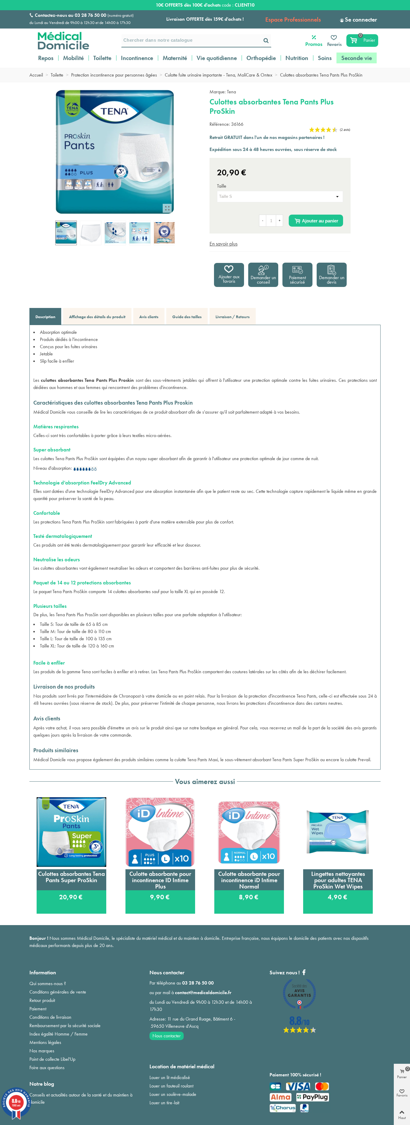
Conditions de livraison (50, 1017)
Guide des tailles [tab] (187, 316)
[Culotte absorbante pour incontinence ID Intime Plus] (160, 832)
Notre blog (41, 1083)
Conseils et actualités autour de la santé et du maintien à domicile (80, 1098)
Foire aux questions (47, 1067)
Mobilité (73, 58)
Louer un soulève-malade (172, 1094)
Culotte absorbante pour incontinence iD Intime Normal (249, 880)
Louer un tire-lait (164, 1102)
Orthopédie (261, 58)
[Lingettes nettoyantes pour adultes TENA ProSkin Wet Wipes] (338, 832)
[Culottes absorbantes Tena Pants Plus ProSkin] (167, 208)
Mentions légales (45, 1042)
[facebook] (300, 1031)
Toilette (102, 58)
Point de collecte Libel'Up (52, 1059)
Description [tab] (45, 316)
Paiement (37, 1009)
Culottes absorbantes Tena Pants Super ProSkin (71, 877)
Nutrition (296, 58)
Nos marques (41, 1051)
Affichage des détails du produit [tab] (97, 316)
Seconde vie (356, 58)
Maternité (175, 58)
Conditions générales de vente (57, 992)
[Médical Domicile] (59, 41)
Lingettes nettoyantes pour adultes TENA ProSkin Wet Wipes (338, 880)
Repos (45, 58)
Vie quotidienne (217, 58)
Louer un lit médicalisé (169, 1077)
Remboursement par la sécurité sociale (65, 1025)
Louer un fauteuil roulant (171, 1086)
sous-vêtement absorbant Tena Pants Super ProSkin (272, 759)
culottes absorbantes (59, 568)
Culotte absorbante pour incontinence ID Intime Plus (160, 880)
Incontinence (137, 58)
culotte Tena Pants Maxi (196, 759)
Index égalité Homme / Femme (58, 1034)
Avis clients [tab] (148, 316)
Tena (231, 92)
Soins (325, 58)
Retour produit (42, 1000)
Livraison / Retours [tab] (233, 316)
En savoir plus (223, 243)
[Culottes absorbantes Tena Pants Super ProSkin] (71, 832)
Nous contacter (166, 1036)
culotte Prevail (357, 759)
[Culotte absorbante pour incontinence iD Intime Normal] (249, 832)
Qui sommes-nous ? (47, 983)
